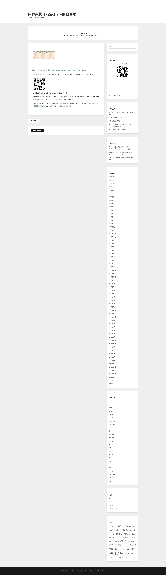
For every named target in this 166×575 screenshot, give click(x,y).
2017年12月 (112, 340)
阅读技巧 (116, 558)
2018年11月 (112, 313)
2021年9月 (112, 200)
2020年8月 (112, 243)
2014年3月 (112, 380)
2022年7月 (112, 187)
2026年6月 (112, 177)
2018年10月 (112, 317)
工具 (131, 537)
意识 (113, 544)
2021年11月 (112, 197)
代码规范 (111, 418)
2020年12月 (112, 230)
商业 (110, 431)
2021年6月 (112, 210)
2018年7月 (112, 327)
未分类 (111, 444)
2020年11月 (112, 233)
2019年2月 (112, 303)
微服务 (116, 541)
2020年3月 (112, 260)
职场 (110, 464)
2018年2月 (112, 337)
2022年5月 (112, 190)
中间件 (118, 530)
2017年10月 (112, 344)
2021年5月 (112, 213)
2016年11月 (112, 370)
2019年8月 (112, 283)
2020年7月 (112, 247)
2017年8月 (112, 350)
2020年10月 (112, 237)
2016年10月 (112, 374)
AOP (111, 526)
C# (110, 404)
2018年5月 (112, 333)
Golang (111, 411)
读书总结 (111, 471)
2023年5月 (112, 183)
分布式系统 (112, 424)
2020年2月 (112, 263)
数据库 (111, 441)
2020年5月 (112, 253)
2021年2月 (112, 223)
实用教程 (111, 434)
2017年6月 (112, 357)
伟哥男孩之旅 (113, 157)
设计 (110, 468)
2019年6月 (112, 290)
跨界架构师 (40, 99)
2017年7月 (112, 353)
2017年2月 (112, 360)
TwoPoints (101, 571)
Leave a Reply (37, 130)
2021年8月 (112, 203)
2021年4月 (112, 217)
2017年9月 (112, 347)
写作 (113, 534)
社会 (110, 451)
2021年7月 (112, 207)
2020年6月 (112, 250)
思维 (123, 541)
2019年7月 (112, 287)
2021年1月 (112, 227)
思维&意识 (112, 438)
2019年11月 (112, 273)
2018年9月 (112, 320)
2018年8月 (112, 324)
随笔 (110, 481)
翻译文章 (111, 461)
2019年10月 (112, 277)
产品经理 (111, 414)
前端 (110, 428)
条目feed (111, 502)
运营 (110, 478)
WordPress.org (113, 508)
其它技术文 (112, 421)
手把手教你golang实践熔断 (117, 129)
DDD (110, 408)
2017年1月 (112, 364)
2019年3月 (112, 300)
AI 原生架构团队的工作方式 (117, 117)
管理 (110, 458)
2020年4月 (112, 257)
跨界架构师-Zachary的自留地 (52, 14)
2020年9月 (112, 240)
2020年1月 (112, 267)
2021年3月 (112, 220)
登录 (110, 498)
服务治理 (126, 545)
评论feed (111, 505)
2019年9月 (112, 280)
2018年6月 (112, 330)
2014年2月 (112, 384)
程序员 (111, 454)
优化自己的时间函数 (115, 121)
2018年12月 (112, 310)
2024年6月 (112, 180)
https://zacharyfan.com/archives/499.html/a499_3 (68, 70)
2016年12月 (112, 367)
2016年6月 (112, 377)
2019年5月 (112, 293)
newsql (112, 530)
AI (109, 401)
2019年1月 (112, 307)
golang (131, 526)
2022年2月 (112, 193)
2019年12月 (112, 270)
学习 (118, 537)
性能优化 (130, 541)
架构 (110, 448)
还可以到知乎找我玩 (115, 95)
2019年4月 (112, 297)
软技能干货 (112, 474)
